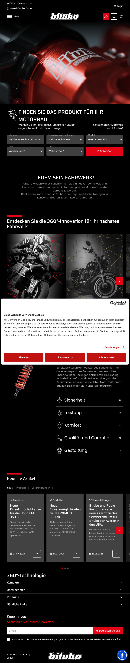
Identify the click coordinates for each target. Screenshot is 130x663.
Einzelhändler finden (21, 8)
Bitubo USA (26, 3)
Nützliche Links (17, 604)
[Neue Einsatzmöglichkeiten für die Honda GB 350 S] (37, 554)
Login (120, 6)
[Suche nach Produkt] (114, 16)
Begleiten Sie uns (109, 630)
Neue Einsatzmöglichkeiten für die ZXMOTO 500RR (65, 511)
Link (119, 639)
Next (119, 281)
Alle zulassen (106, 357)
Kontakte (13, 582)
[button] (89, 400)
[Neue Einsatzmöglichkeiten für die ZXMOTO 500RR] (76, 554)
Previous (10, 281)
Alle (10, 488)
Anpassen (63, 357)
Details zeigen (112, 347)
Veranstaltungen (43, 488)
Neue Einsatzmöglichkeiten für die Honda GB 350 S (25, 511)
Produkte (22, 488)
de (11, 3)
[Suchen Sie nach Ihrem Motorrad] (106, 16)
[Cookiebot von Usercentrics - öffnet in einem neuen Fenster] (112, 303)
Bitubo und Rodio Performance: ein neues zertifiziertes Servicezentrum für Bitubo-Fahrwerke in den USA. (104, 515)
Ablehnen (23, 357)
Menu (16, 16)
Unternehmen (16, 589)
